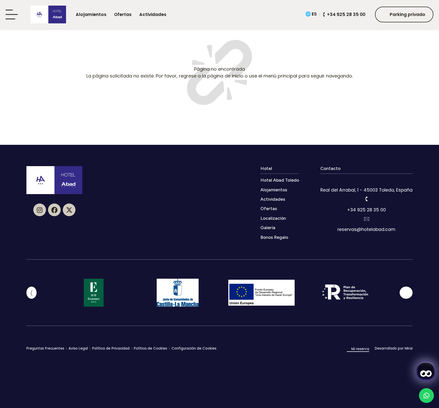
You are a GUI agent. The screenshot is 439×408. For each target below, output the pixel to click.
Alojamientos (91, 14)
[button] (31, 293)
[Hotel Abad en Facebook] (54, 209)
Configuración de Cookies (193, 348)
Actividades (152, 14)
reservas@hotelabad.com (366, 229)
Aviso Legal (78, 348)
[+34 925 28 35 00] (366, 198)
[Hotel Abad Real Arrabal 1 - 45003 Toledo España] (366, 179)
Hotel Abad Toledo (279, 180)
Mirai (409, 348)
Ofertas (123, 14)
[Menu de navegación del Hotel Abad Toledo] (13, 14)
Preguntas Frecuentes (45, 348)
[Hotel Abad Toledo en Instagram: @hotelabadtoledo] (39, 209)
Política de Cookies (150, 348)
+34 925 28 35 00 (366, 210)
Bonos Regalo (274, 237)
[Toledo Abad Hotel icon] (48, 14)
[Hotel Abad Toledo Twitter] (69, 209)
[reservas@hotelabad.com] (366, 218)
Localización (273, 218)
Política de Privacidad (111, 348)
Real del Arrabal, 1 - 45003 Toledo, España (366, 190)
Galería (267, 227)
